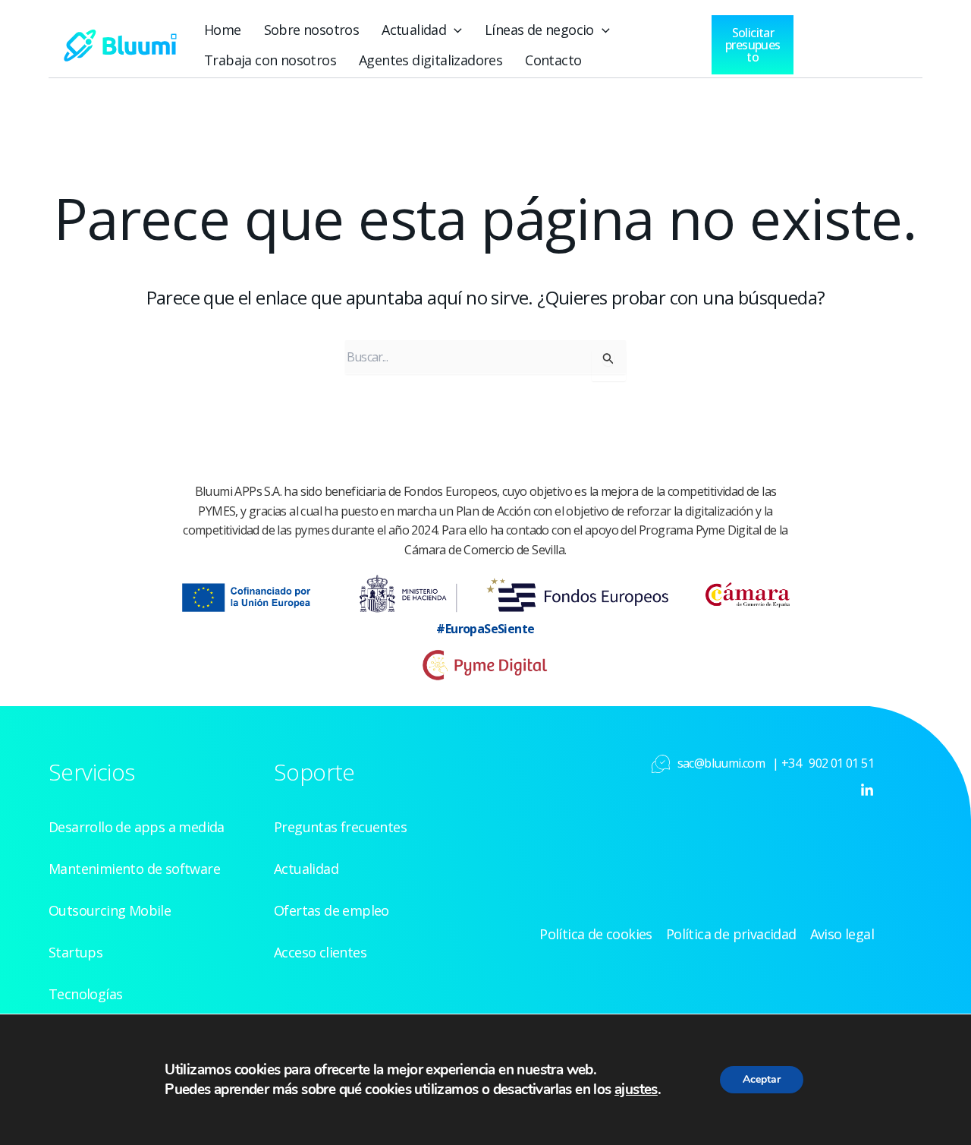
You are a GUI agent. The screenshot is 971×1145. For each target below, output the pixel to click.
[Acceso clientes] (839, 41)
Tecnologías (85, 994)
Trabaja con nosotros (270, 60)
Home (222, 30)
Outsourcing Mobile (110, 910)
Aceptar (762, 1079)
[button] (454, 29)
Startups (75, 952)
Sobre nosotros (312, 30)
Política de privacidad (731, 934)
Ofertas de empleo (331, 910)
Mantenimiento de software (134, 869)
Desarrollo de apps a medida (137, 827)
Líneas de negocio (539, 30)
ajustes (636, 1089)
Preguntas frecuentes (340, 827)
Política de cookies (595, 934)
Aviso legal (842, 934)
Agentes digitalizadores (430, 60)
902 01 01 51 (841, 763)
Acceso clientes (320, 952)
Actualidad (414, 30)
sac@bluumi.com (721, 763)
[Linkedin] (867, 790)
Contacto (553, 60)
